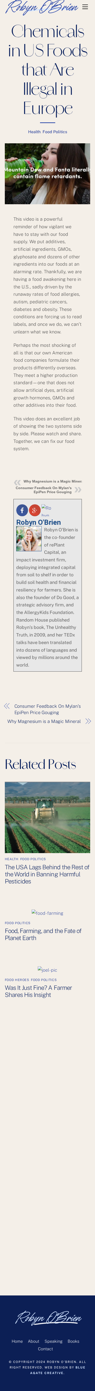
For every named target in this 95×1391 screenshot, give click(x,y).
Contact (45, 1349)
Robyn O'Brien (38, 522)
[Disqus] (47, 1093)
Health (34, 131)
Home (17, 1341)
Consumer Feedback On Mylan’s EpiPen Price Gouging (47, 709)
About (33, 1341)
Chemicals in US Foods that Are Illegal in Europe (47, 71)
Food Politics (55, 131)
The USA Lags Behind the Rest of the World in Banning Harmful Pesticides (47, 874)
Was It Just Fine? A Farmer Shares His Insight (38, 991)
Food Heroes (17, 980)
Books (73, 1341)
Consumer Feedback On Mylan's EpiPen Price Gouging (44, 490)
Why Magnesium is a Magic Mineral (54, 481)
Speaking (54, 1341)
